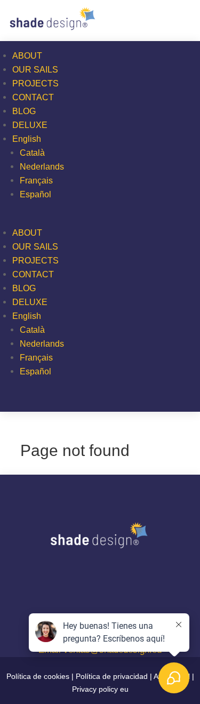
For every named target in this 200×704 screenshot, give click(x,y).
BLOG (24, 111)
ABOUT (27, 55)
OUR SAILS (35, 69)
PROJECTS (35, 83)
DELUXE (29, 125)
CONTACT (33, 97)
